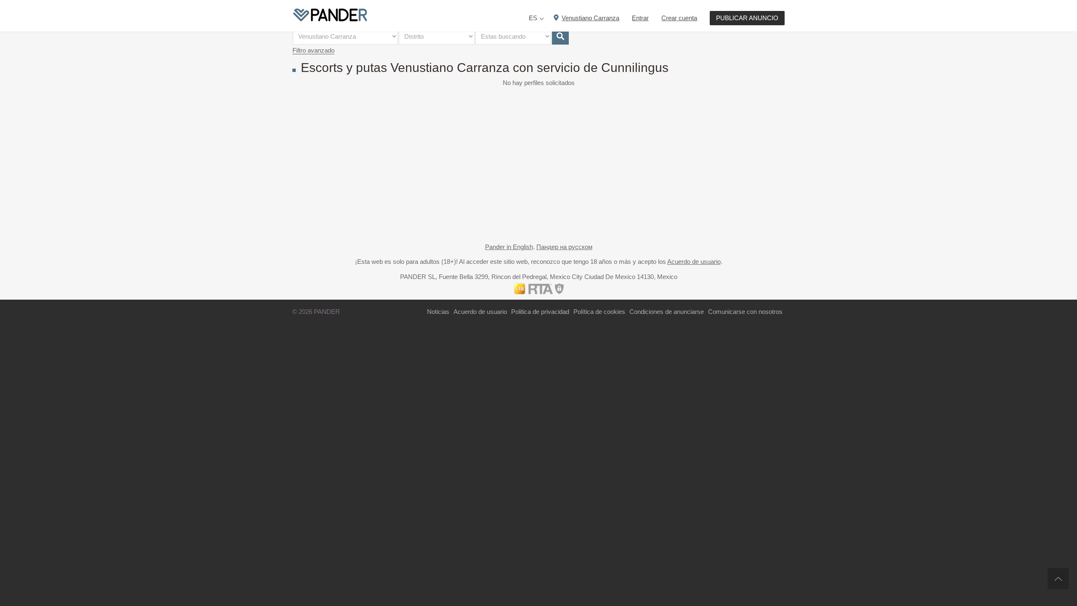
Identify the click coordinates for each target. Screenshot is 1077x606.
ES (533, 17)
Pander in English (509, 246)
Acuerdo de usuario (694, 261)
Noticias (438, 311)
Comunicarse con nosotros (745, 311)
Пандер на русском (564, 246)
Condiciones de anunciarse (666, 311)
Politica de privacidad (540, 311)
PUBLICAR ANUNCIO (747, 17)
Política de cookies (599, 311)
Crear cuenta (679, 17)
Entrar (640, 17)
